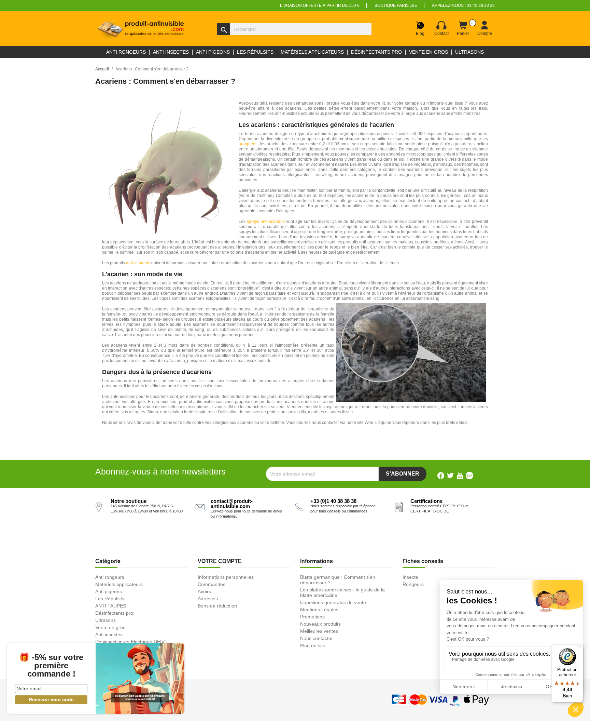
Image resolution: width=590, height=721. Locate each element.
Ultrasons (105, 620)
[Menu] (579, 648)
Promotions (312, 616)
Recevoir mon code (51, 699)
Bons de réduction (217, 606)
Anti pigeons (108, 591)
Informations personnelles (226, 577)
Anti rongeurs (109, 577)
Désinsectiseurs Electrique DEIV (130, 641)
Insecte (410, 577)
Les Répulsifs (109, 598)
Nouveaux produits (320, 624)
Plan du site (312, 645)
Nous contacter (316, 638)
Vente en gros (110, 627)
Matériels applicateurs (119, 584)
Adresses (208, 598)
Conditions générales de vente (333, 602)
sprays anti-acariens (266, 221)
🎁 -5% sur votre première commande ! (51, 665)
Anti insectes (109, 634)
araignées (248, 144)
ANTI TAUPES (110, 606)
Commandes (211, 584)
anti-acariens (138, 263)
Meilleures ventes (319, 631)
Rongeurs (413, 584)
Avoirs (204, 591)
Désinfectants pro (114, 613)
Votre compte (220, 561)
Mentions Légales (319, 609)
